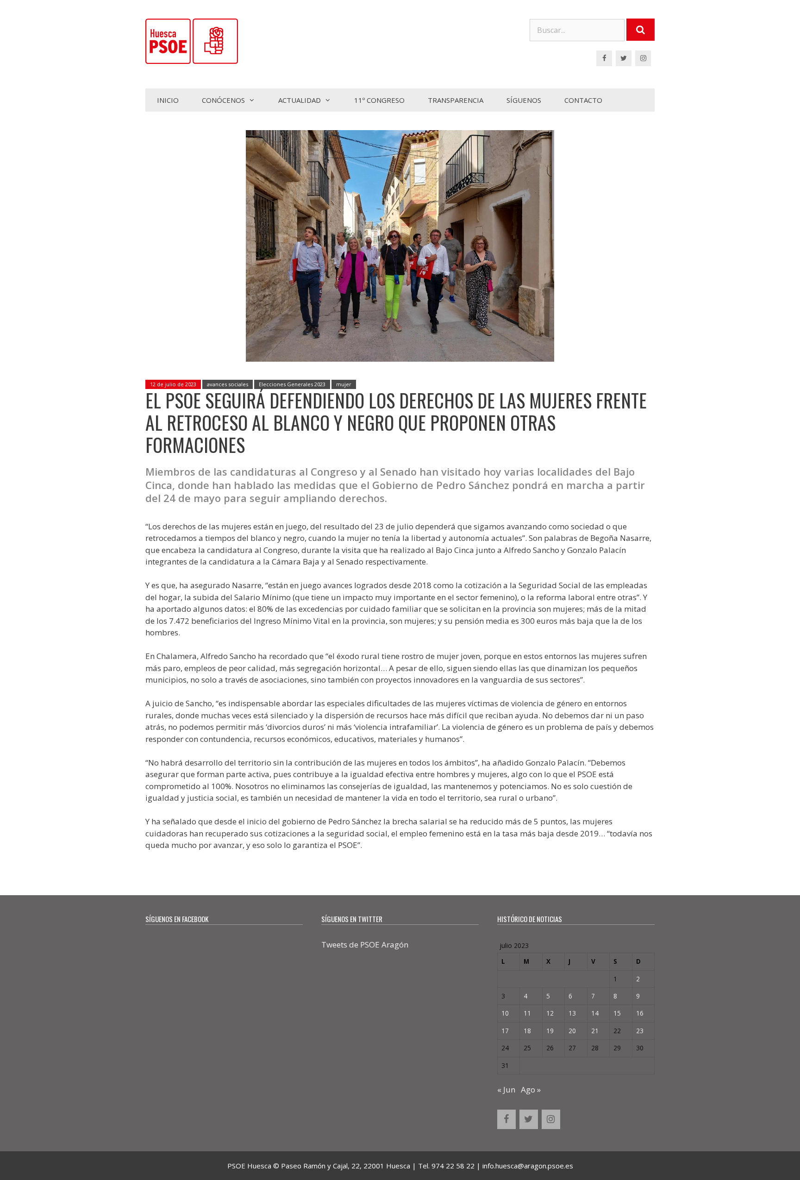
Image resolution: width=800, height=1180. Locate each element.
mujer (343, 384)
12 (550, 1013)
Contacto (583, 100)
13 (572, 1013)
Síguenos (523, 100)
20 (572, 1030)
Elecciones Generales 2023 (292, 384)
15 (617, 1013)
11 (527, 1013)
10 (505, 1013)
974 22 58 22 (453, 1165)
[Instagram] (643, 58)
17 (505, 1030)
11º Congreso (379, 100)
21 (595, 1030)
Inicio (168, 100)
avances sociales (227, 384)
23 (640, 1030)
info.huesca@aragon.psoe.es (527, 1165)
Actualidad (299, 100)
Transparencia (455, 100)
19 (550, 1030)
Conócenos (223, 100)
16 (640, 1013)
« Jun (506, 1089)
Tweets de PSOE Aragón (364, 944)
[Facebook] (604, 58)
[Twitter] (623, 58)
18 (527, 1030)
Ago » (531, 1089)
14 (595, 1013)
